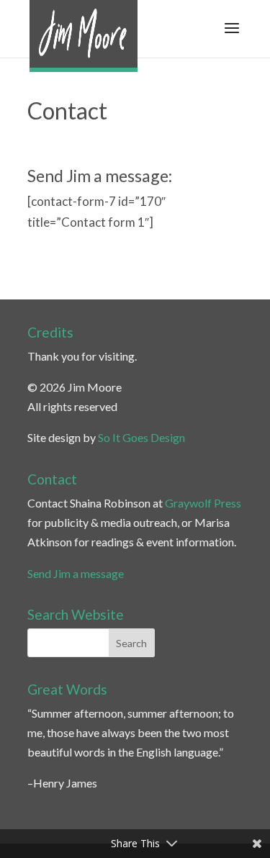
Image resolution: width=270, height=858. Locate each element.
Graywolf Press (203, 503)
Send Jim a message (75, 573)
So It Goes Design (141, 437)
